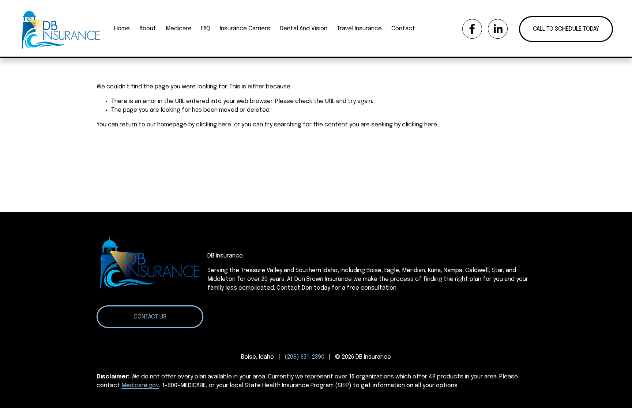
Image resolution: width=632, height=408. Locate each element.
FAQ (205, 29)
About (147, 29)
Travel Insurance (359, 29)
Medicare (179, 29)
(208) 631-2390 (304, 357)
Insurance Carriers (245, 29)
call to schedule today (566, 29)
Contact (403, 29)
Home (122, 29)
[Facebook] (472, 29)
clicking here (213, 125)
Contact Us (149, 317)
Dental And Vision (303, 29)
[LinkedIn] (498, 29)
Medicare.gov (140, 385)
